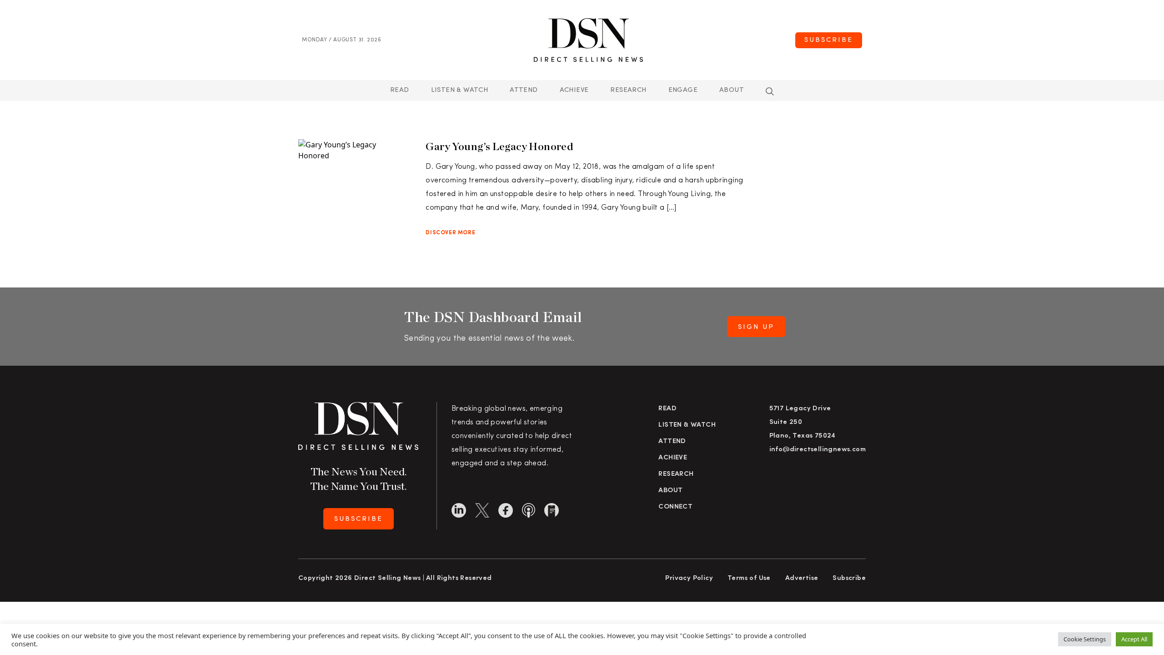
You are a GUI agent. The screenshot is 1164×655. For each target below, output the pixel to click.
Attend (672, 441)
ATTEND (523, 90)
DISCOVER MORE (450, 233)
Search (770, 91)
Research (628, 90)
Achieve (574, 90)
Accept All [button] (1134, 639)
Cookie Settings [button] (1085, 639)
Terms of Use (749, 578)
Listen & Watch (459, 90)
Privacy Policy (689, 578)
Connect (675, 507)
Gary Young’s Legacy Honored (499, 146)
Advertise (801, 578)
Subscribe (828, 40)
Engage (682, 90)
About (731, 90)
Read (399, 90)
